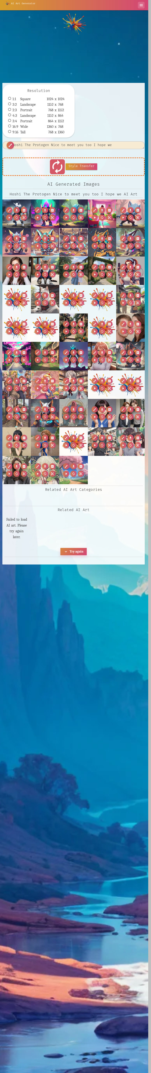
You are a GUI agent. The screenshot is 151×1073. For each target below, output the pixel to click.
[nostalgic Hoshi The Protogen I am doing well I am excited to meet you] (130, 356)
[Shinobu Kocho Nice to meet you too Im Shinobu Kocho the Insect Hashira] (16, 441)
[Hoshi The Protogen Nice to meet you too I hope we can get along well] (16, 213)
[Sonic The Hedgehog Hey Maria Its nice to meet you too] (45, 441)
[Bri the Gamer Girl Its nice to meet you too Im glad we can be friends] (16, 271)
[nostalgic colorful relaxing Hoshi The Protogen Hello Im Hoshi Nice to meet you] (16, 242)
